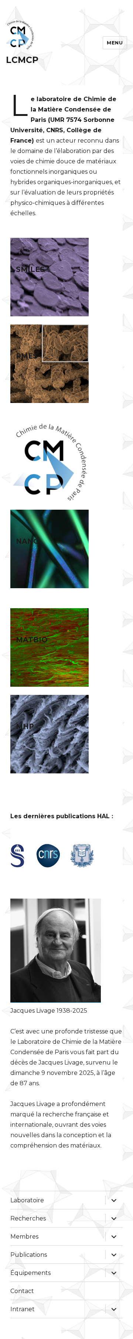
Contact (22, 1291)
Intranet (22, 1309)
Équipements (30, 1272)
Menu (115, 43)
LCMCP (22, 60)
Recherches (28, 1218)
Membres (24, 1236)
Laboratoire (27, 1200)
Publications (28, 1254)
